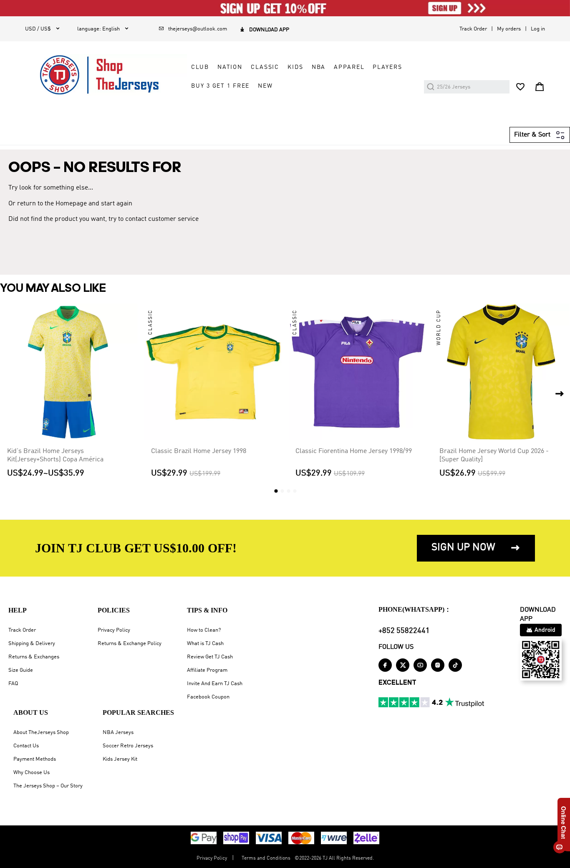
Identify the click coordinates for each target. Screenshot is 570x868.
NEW (265, 86)
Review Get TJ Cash (210, 657)
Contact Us (26, 746)
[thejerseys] (106, 75)
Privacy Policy (114, 630)
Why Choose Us (31, 772)
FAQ (13, 683)
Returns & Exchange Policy (129, 643)
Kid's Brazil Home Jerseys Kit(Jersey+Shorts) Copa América (55, 455)
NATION (229, 67)
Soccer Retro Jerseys (128, 746)
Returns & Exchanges (33, 657)
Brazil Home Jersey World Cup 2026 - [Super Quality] (494, 455)
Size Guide (20, 670)
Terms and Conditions (266, 858)
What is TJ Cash (205, 643)
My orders (509, 29)
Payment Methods (34, 759)
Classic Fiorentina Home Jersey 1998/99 (353, 451)
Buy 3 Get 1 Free (220, 86)
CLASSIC (265, 67)
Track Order (473, 29)
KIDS (295, 67)
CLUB (200, 67)
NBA (319, 67)
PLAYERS (387, 67)
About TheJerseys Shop (41, 732)
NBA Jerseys (118, 732)
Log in (538, 29)
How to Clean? (204, 630)
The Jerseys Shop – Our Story (48, 786)
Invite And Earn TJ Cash (214, 683)
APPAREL (349, 67)
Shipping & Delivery (31, 643)
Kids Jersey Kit (120, 759)
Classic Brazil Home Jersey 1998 (198, 451)
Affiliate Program (207, 670)
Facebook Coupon (208, 697)
